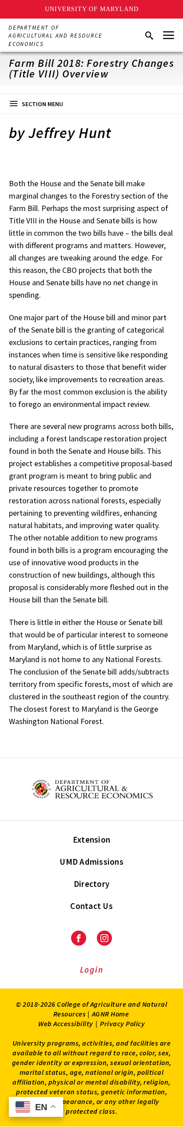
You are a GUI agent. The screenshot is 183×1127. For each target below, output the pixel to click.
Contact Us (91, 906)
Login (91, 969)
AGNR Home (110, 1013)
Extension (91, 839)
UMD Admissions (91, 861)
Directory (91, 883)
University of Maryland (92, 9)
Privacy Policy (122, 1023)
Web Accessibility (65, 1023)
